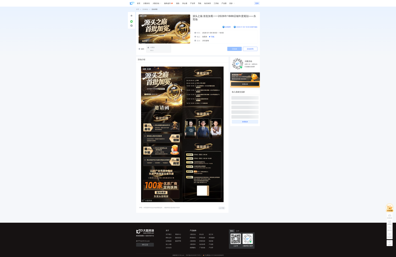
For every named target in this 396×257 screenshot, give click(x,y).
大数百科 (193, 244)
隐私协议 (178, 238)
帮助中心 (178, 234)
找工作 (211, 234)
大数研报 (193, 241)
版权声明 (178, 241)
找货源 (211, 241)
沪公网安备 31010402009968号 (214, 255)
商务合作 (168, 238)
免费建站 (193, 247)
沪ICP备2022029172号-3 (193, 255)
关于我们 (168, 234)
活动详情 (154, 9)
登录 (257, 3)
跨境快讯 (193, 238)
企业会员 (168, 247)
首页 (137, 9)
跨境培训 (202, 241)
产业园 (211, 244)
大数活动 (193, 234)
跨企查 (201, 234)
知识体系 (202, 244)
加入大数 (168, 244)
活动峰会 (145, 9)
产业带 (211, 247)
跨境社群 (202, 238)
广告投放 (202, 247)
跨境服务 (212, 238)
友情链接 (168, 241)
